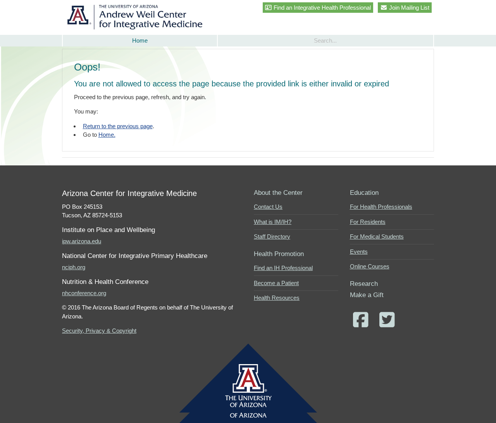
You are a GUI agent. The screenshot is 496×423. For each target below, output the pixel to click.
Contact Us (268, 206)
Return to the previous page (118, 126)
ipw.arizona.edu (81, 241)
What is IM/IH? (272, 221)
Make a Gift (367, 294)
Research (364, 283)
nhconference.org (84, 293)
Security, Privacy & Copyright (99, 330)
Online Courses (369, 266)
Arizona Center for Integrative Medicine (136, 17)
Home (140, 40)
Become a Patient (276, 283)
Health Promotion (279, 253)
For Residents (368, 221)
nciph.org (73, 267)
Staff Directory (272, 236)
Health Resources (277, 297)
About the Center (278, 192)
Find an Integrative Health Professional (321, 7)
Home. (106, 134)
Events (359, 251)
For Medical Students (377, 236)
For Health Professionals (381, 206)
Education (364, 192)
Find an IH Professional (283, 268)
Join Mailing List (408, 7)
